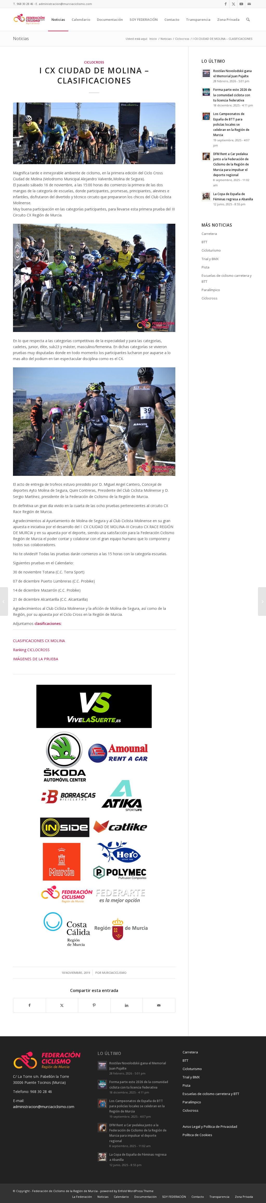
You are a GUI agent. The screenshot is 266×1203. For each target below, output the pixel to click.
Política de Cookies (197, 1134)
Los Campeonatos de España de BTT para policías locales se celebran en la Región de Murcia (231, 124)
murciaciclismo (114, 973)
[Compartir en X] (62, 1005)
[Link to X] (233, 4)
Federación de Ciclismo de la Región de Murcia (65, 1191)
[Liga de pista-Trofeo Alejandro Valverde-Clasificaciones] (4, 601)
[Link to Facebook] (225, 4)
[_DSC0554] (94, 133)
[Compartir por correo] (159, 1005)
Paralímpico (211, 289)
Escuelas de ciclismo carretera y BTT (227, 278)
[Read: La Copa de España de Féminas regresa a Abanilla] (206, 196)
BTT (204, 242)
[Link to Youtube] (241, 4)
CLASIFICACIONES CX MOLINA (39, 640)
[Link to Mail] (249, 4)
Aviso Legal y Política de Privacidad (210, 1126)
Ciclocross (94, 62)
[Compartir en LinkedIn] (127, 1005)
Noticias (21, 38)
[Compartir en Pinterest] (94, 1005)
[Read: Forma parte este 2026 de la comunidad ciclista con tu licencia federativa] (206, 92)
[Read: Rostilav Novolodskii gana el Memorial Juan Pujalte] (206, 73)
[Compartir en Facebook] (29, 1005)
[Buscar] (248, 19)
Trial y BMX (210, 259)
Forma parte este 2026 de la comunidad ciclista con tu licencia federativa (232, 94)
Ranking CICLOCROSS (31, 649)
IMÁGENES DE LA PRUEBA (35, 658)
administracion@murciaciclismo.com (43, 1106)
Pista (205, 267)
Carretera (209, 233)
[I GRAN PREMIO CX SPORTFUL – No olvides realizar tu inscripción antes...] (262, 601)
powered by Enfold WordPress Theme (127, 1191)
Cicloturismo (211, 250)
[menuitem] (33, 19)
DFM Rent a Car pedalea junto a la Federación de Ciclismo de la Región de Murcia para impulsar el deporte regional (231, 164)
